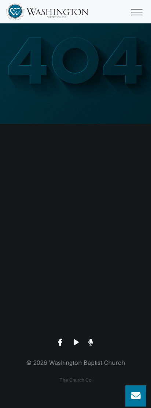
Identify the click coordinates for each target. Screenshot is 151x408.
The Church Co (75, 380)
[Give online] (75, 288)
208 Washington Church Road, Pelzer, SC (75, 267)
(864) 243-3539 (75, 205)
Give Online (75, 329)
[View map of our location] (75, 226)
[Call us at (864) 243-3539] (75, 164)
